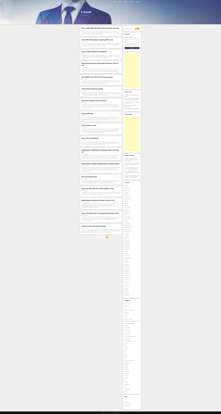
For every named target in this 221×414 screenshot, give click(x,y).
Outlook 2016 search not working (92, 89)
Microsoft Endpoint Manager (130, 360)
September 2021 (128, 249)
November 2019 (127, 273)
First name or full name (129, 37)
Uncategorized (127, 388)
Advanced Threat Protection (130, 310)
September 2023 (128, 218)
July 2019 (126, 281)
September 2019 (128, 277)
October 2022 (127, 229)
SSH (125, 167)
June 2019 (126, 284)
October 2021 (127, 246)
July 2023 (126, 220)
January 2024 (127, 209)
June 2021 (126, 253)
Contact (125, 1)
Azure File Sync (127, 327)
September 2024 (128, 198)
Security (126, 375)
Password (126, 369)
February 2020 (127, 266)
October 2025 (127, 190)
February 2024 (127, 207)
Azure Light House (128, 334)
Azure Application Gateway (129, 323)
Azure (126, 316)
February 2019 (127, 292)
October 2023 (127, 216)
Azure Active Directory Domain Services (132, 321)
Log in (126, 399)
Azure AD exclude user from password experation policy (100, 213)
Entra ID (126, 347)
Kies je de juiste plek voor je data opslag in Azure (98, 188)
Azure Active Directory (129, 319)
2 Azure (83, 2)
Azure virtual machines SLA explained (94, 51)
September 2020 (128, 257)
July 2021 (126, 251)
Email (126, 41)
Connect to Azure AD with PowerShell (94, 226)
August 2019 (127, 279)
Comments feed (128, 404)
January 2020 (127, 268)
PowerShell (127, 371)
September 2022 (128, 231)
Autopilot (126, 314)
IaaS (125, 351)
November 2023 (127, 214)
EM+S (126, 345)
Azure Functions (128, 332)
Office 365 (126, 364)
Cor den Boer (127, 158)
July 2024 (126, 201)
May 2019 (126, 286)
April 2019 (126, 288)
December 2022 (127, 225)
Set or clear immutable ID (90, 138)
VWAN (126, 391)
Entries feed (127, 402)
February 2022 (127, 240)
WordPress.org (127, 406)
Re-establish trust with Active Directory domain (97, 77)
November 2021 (127, 244)
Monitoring (127, 362)
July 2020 (126, 260)
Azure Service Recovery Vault (130, 336)
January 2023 (127, 222)
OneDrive (126, 367)
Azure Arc (126, 325)
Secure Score (127, 373)
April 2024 (126, 205)
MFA (125, 358)
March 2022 (127, 238)
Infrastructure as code (89, 125)
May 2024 (126, 203)
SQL (125, 380)
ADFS (126, 308)
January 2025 (127, 196)
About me (120, 1)
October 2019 (127, 275)
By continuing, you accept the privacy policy (132, 45)
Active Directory (127, 303)
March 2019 (127, 290)
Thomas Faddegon (128, 171)
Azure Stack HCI (127, 338)
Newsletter (138, 1)
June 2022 (126, 233)
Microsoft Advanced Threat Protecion (94, 100)
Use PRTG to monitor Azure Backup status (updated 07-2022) (132, 172)
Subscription (127, 384)
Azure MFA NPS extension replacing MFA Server (97, 40)
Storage (126, 382)
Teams (126, 386)
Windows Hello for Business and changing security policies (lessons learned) (132, 159)
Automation (127, 312)
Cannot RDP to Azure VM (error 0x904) (132, 108)
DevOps (126, 343)
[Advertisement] (132, 70)
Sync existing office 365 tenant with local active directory (100, 28)
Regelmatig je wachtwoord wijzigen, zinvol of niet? (98, 200)
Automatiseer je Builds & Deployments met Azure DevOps (100, 164)
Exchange (126, 349)
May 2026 (126, 185)
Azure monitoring (87, 113)
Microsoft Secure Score (89, 177)
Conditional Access (128, 340)
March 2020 (127, 264)
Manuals (131, 1)
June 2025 (126, 192)
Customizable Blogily (115, 412)
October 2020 (127, 255)
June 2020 (126, 262)
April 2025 (126, 194)
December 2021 (127, 242)
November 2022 (127, 227)
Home (115, 1)
